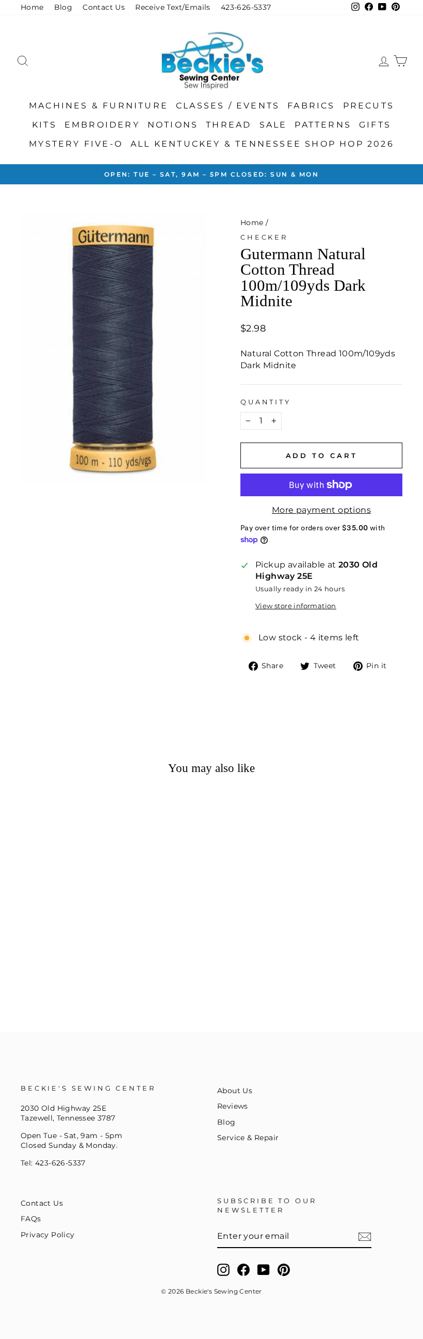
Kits (44, 125)
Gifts (375, 125)
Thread (228, 125)
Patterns (323, 125)
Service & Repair (248, 1137)
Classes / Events (228, 106)
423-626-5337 (246, 7)
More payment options (321, 510)
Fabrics (311, 106)
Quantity (265, 402)
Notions (173, 125)
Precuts (368, 106)
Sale (273, 125)
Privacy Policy (48, 1235)
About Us (234, 1090)
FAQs (31, 1219)
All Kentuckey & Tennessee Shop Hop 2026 (262, 144)
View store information (295, 606)
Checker (264, 237)
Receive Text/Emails (172, 7)
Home (32, 7)
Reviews (232, 1106)
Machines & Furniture (98, 106)
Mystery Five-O (76, 144)
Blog (63, 7)
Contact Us (104, 7)
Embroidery (102, 125)
